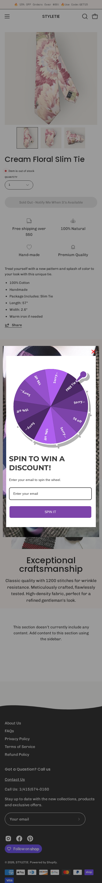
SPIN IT (50, 512)
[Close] (93, 351)
